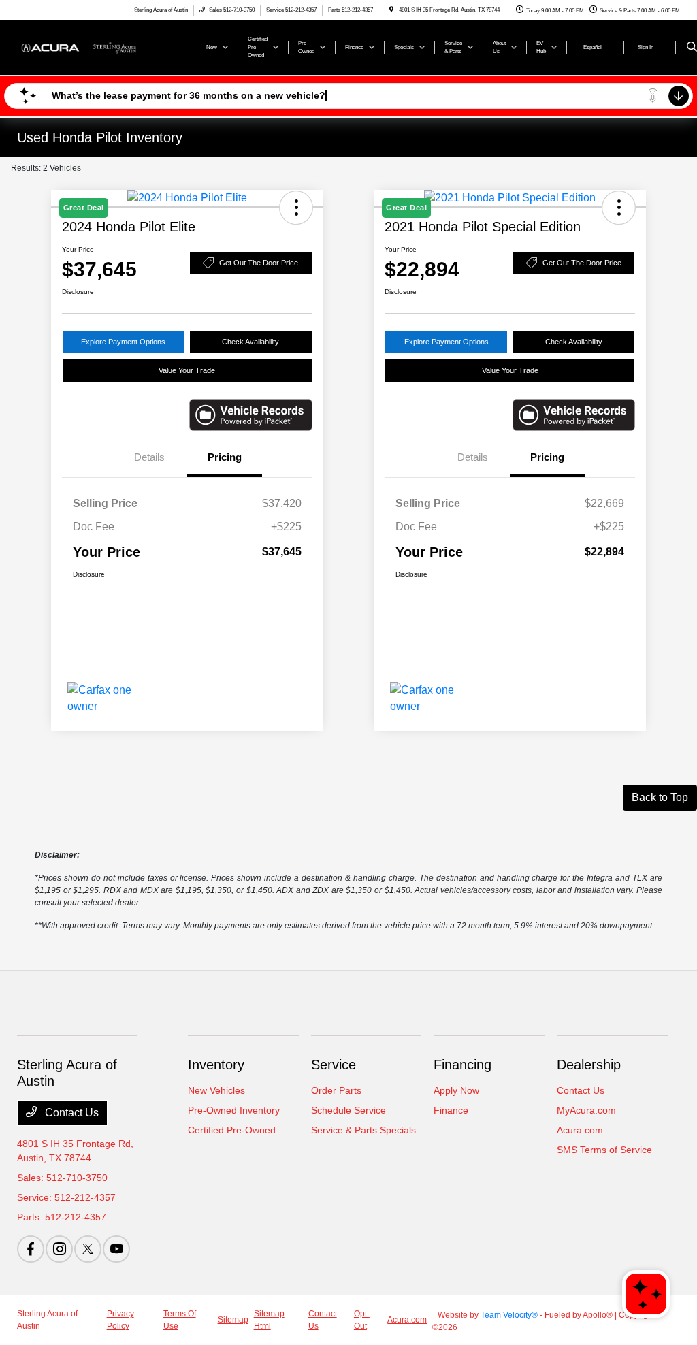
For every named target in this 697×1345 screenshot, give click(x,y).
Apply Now (456, 1090)
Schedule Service (348, 1110)
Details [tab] (149, 457)
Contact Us (70, 1112)
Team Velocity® (509, 1315)
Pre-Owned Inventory (234, 1110)
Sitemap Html (269, 1320)
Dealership (589, 1064)
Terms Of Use (179, 1320)
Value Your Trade (187, 370)
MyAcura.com (586, 1110)
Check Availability (250, 342)
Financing (462, 1064)
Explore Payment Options (123, 342)
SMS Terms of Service (604, 1149)
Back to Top (660, 797)
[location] (391, 10)
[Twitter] (87, 1249)
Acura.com (580, 1129)
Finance (451, 1110)
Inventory (216, 1064)
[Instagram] (59, 1249)
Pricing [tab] (225, 457)
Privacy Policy (120, 1320)
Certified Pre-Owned (232, 1129)
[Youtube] (116, 1249)
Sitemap (233, 1320)
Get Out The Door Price (258, 263)
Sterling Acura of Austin (47, 1320)
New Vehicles (216, 1090)
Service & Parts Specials (363, 1129)
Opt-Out (362, 1320)
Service (333, 1064)
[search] (692, 47)
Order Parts (336, 1090)
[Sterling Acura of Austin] (78, 46)
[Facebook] (30, 1249)
